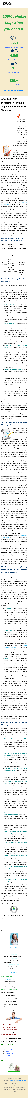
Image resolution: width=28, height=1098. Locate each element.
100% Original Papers (9, 979)
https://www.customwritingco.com (18, 1080)
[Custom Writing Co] (8, 4)
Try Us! (14, 972)
